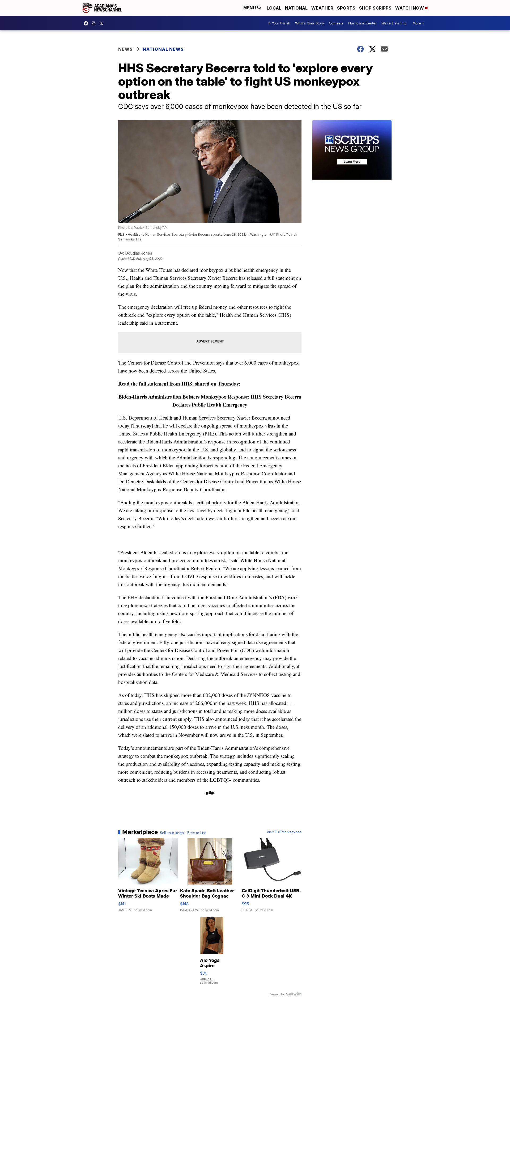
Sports (346, 8)
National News (163, 49)
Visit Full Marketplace (284, 832)
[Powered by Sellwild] (293, 994)
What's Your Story (309, 23)
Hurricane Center (362, 23)
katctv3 (87, 23)
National (296, 8)
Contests (336, 23)
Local (274, 8)
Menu (250, 8)
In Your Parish (279, 23)
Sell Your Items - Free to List (183, 833)
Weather (322, 8)
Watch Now (410, 8)
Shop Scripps (375, 8)
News (125, 49)
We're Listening (394, 23)
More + (418, 23)
